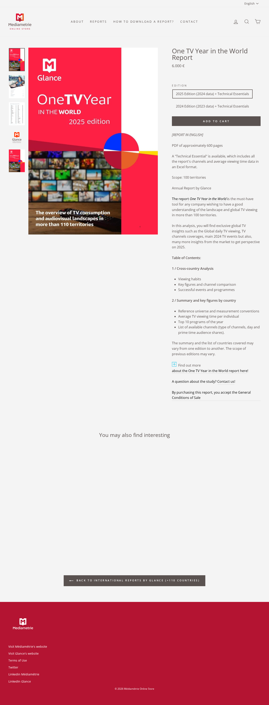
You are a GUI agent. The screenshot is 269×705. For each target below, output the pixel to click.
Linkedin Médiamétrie (23, 674)
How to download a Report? (143, 22)
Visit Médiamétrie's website (27, 647)
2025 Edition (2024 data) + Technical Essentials (212, 94)
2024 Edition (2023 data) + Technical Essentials (212, 106)
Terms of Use (17, 660)
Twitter (13, 667)
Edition (179, 85)
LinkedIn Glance (19, 681)
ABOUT (77, 22)
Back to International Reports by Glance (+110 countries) (137, 580)
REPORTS (98, 22)
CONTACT (189, 22)
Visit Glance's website (23, 653)
